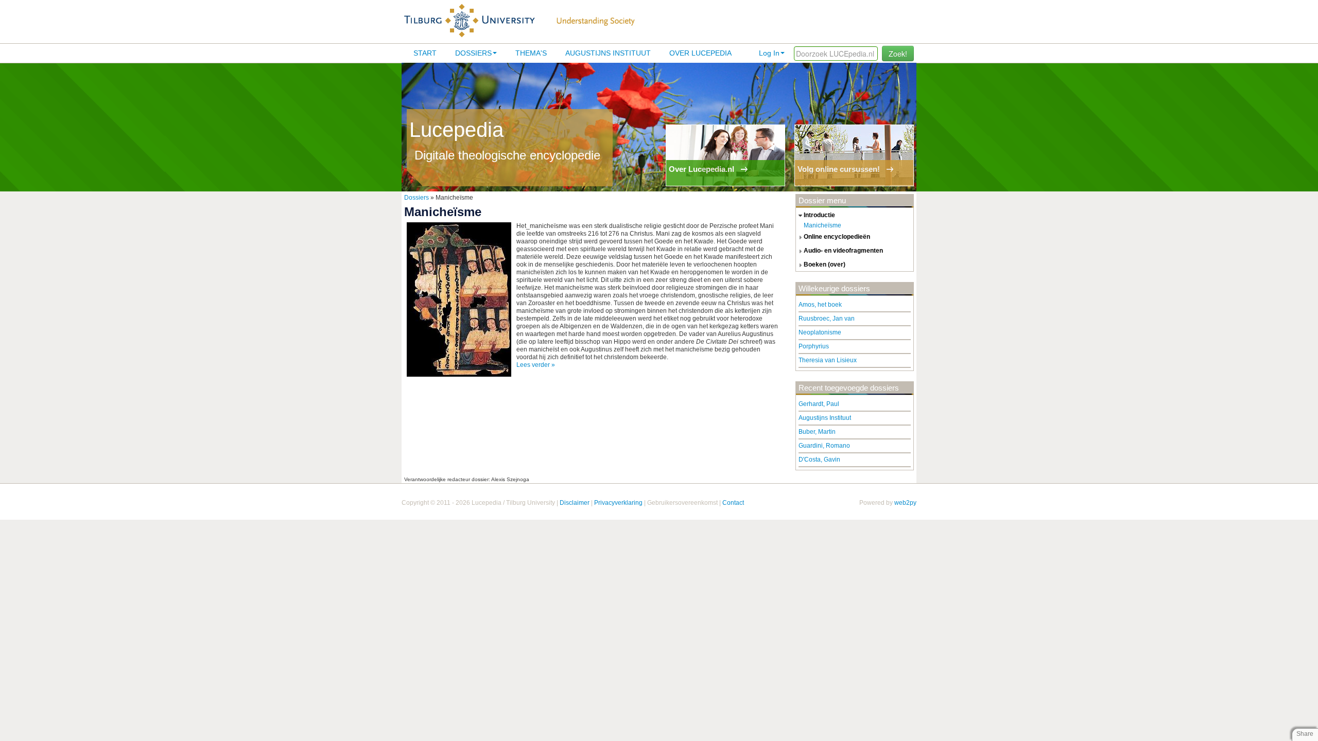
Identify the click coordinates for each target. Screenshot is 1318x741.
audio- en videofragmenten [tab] (843, 250)
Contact (733, 502)
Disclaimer (574, 502)
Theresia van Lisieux (828, 360)
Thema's (531, 53)
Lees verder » (535, 364)
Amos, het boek (820, 304)
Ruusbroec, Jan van (827, 318)
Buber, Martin (817, 431)
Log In (769, 53)
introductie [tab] (819, 215)
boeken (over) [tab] (824, 264)
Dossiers (473, 53)
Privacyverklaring (618, 502)
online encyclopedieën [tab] (837, 236)
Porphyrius (814, 346)
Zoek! (898, 53)
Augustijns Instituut (608, 53)
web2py (905, 502)
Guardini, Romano (824, 445)
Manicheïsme (822, 225)
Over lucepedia (700, 53)
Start (425, 53)
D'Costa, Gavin (819, 459)
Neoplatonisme (820, 332)
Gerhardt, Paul (819, 404)
